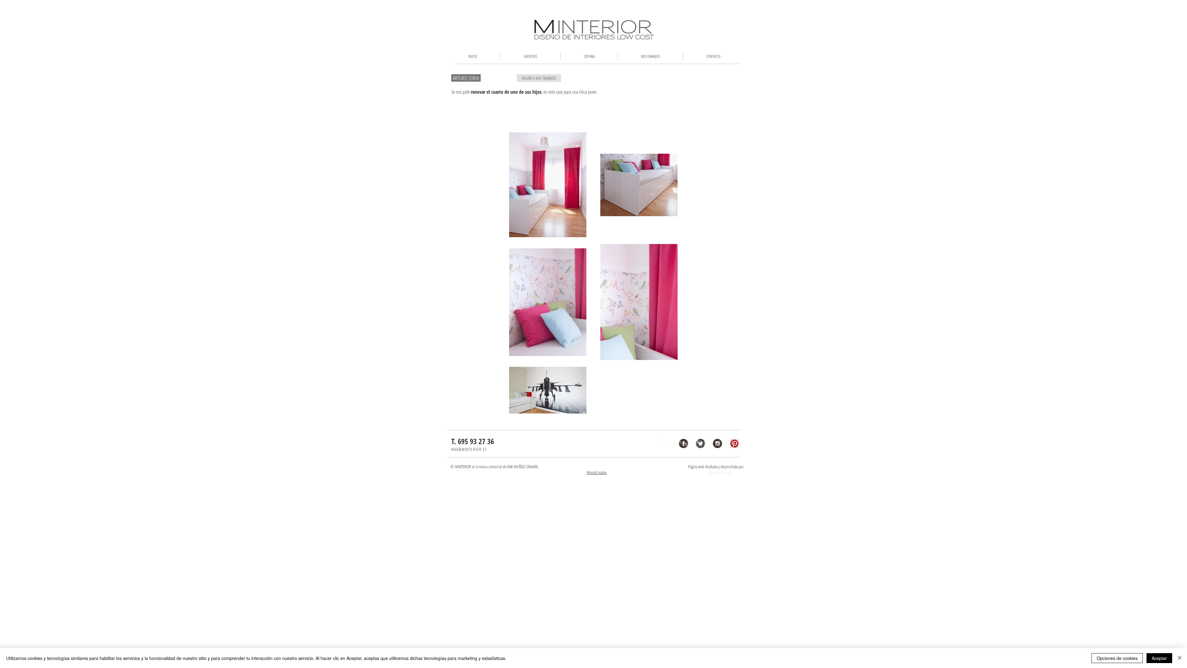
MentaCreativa (596, 472)
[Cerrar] (1179, 658)
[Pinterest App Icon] (734, 443)
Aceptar (1159, 658)
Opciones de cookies (1117, 658)
